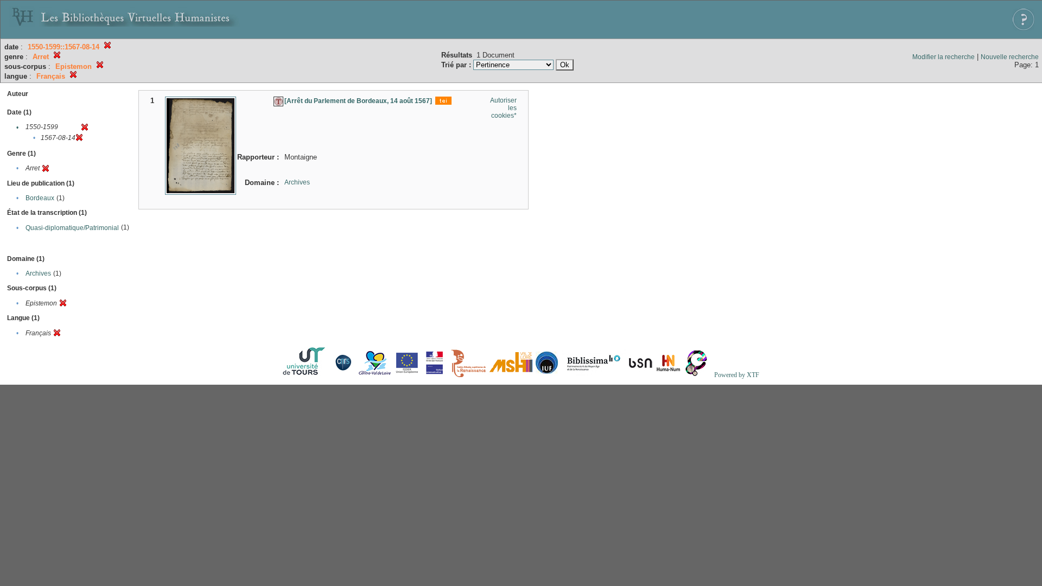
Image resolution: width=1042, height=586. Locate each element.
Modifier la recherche (943, 57)
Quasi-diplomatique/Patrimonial (72, 228)
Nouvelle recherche (1010, 57)
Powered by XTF (736, 375)
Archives (38, 273)
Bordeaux (40, 198)
